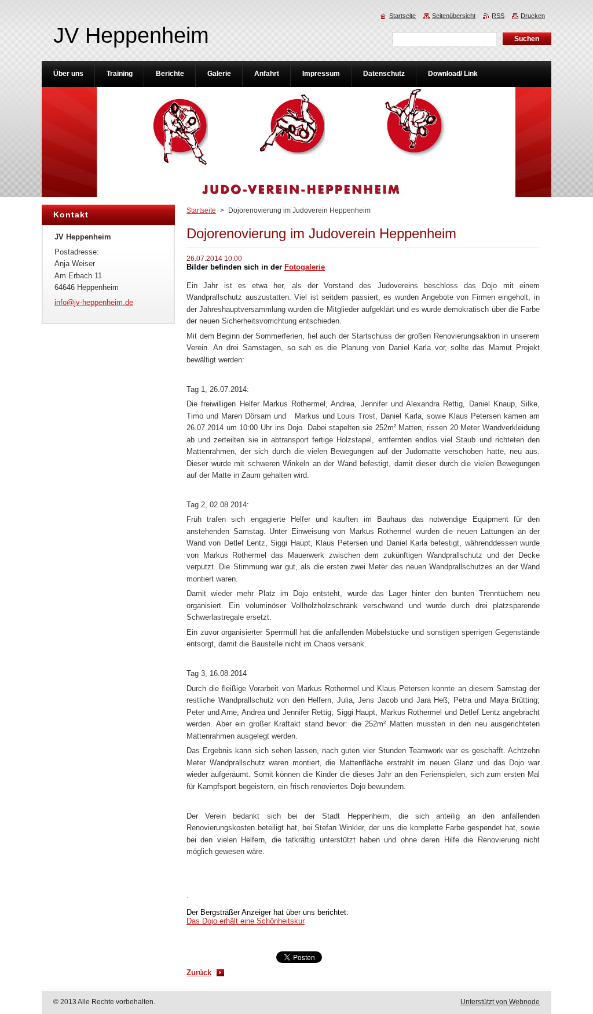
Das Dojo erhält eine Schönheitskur (245, 921)
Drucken (533, 15)
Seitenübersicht (453, 15)
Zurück (198, 972)
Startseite (201, 210)
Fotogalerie (304, 267)
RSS (498, 15)
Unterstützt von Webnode (500, 1001)
